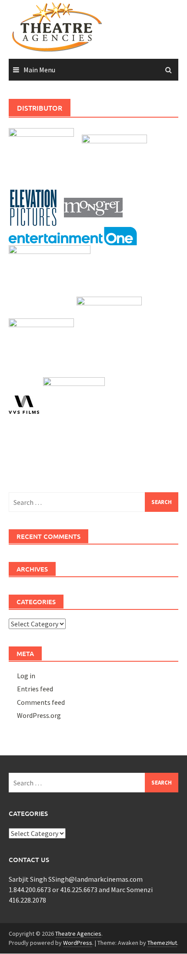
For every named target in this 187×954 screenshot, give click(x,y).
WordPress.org (39, 715)
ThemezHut (162, 943)
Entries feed (35, 688)
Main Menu (39, 69)
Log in (26, 675)
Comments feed (41, 702)
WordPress (77, 943)
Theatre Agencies (78, 933)
